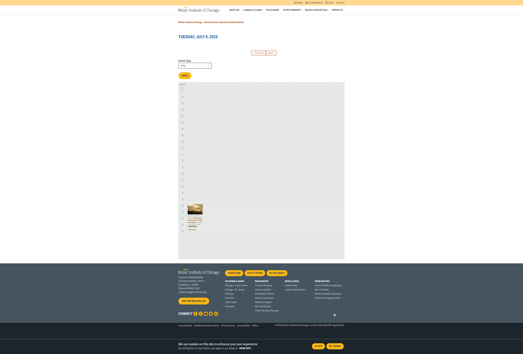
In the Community (292, 10)
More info (245, 348)
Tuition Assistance (264, 298)
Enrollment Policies (264, 293)
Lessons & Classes (252, 10)
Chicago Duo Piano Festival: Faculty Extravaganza (195, 220)
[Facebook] (195, 314)
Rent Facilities (322, 289)
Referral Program (263, 302)
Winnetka (229, 306)
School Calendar (263, 289)
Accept (318, 346)
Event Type (184, 60)
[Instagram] (201, 314)
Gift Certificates (263, 306)
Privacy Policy (228, 325)
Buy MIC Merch (277, 273)
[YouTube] (206, 314)
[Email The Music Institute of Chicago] (216, 314)
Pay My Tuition (254, 273)
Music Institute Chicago (190, 22)
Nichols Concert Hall (316, 10)
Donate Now (234, 273)
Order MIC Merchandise (267, 310)
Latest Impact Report (295, 289)
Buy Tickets (192, 230)
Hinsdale (229, 293)
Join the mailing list (194, 301)
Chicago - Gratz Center (236, 285)
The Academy (272, 10)
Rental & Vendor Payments (328, 293)
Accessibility (243, 325)
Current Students (315, 2)
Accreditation (185, 325)
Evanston (229, 298)
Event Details (192, 226)
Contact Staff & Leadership (328, 285)
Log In (330, 2)
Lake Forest (231, 302)
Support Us (337, 10)
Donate (300, 2)
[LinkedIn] (211, 314)
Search (342, 2)
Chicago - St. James (234, 289)
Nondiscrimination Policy (206, 325)
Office (255, 325)
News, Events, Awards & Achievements (224, 22)
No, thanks (335, 346)
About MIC (234, 10)
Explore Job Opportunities (327, 298)
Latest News (291, 285)
